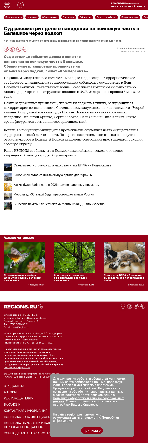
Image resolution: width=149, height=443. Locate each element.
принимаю (92, 430)
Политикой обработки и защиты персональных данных (88, 399)
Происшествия (136, 48)
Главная (122, 48)
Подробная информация (17, 367)
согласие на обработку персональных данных (87, 391)
